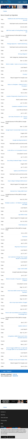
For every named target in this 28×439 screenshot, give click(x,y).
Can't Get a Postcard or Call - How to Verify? (18, 117)
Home (2, 426)
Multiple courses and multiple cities (18, 359)
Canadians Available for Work (19, 106)
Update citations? (22, 326)
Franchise (24, 236)
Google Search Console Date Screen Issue (16, 130)
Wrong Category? (22, 54)
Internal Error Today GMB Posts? (18, 191)
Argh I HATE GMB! (22, 268)
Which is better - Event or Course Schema (16, 64)
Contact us (3, 412)
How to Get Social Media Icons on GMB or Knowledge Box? (16, 313)
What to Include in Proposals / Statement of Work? (16, 279)
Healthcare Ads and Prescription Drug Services (17, 19)
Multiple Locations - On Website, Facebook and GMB (16, 203)
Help (2, 423)
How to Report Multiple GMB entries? (17, 181)
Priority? (25, 74)
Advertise (3, 414)
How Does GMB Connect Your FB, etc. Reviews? (17, 291)
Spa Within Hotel (23, 214)
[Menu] (2, 2)
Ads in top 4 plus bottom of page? (18, 302)
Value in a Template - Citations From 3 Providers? (17, 85)
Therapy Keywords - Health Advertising (17, 43)
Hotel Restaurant (23, 224)
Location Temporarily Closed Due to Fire (16, 96)
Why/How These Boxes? (21, 246)
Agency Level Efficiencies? (20, 170)
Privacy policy (4, 420)
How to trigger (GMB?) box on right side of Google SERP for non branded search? (16, 348)
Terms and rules (4, 417)
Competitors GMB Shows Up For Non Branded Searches (17, 336)
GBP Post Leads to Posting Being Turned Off (16, 31)
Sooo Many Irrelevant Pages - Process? (17, 160)
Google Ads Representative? (20, 140)
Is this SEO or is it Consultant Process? (17, 150)
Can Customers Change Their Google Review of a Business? (17, 257)
